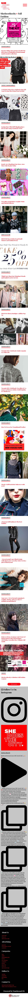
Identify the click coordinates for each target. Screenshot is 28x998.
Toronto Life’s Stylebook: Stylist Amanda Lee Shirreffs (13, 351)
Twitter (3, 974)
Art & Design (4, 960)
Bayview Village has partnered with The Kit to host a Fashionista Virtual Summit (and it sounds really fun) (13, 52)
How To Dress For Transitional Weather (13, 427)
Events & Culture (5, 234)
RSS (2, 978)
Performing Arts (6, 957)
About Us (4, 965)
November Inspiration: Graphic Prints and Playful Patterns (12, 202)
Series (3, 955)
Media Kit (4, 945)
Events (3, 963)
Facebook (4, 975)
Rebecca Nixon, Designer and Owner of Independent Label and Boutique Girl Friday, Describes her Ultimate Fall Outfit (13, 639)
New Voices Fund (5, 938)
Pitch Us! (4, 937)
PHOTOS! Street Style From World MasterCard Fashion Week (11, 239)
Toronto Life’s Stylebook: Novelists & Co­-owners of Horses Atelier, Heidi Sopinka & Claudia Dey (14, 389)
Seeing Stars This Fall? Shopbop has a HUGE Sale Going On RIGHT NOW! (12, 127)
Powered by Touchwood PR (14, 991)
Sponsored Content (6, 946)
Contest (3, 85)
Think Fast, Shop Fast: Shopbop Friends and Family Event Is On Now (13, 277)
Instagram (4, 977)
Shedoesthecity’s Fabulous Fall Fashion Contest (13, 678)
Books (3, 958)
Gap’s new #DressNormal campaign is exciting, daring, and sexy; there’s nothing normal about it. (12, 599)
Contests (4, 948)
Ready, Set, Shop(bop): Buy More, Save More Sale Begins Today (13, 165)
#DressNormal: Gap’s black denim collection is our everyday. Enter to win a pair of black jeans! (13, 560)
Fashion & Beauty (5, 46)
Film (3, 954)
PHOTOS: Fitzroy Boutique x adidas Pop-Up (13, 314)
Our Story (4, 935)
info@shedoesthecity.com (8, 985)
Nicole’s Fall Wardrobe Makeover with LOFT (13, 485)
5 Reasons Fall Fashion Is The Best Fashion (11, 522)
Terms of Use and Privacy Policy (9, 986)
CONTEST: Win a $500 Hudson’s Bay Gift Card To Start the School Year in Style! (13, 90)
